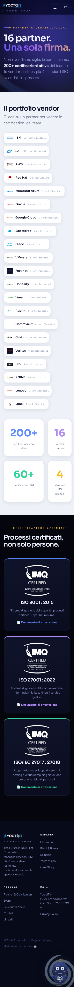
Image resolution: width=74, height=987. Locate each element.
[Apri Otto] (60, 971)
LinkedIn (9, 919)
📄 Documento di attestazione (37, 622)
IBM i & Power (49, 848)
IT (66, 7)
